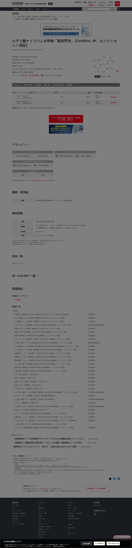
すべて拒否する (99, 543)
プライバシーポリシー (59, 546)
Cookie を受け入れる (113, 543)
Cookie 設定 (86, 543)
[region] (66, 543)
